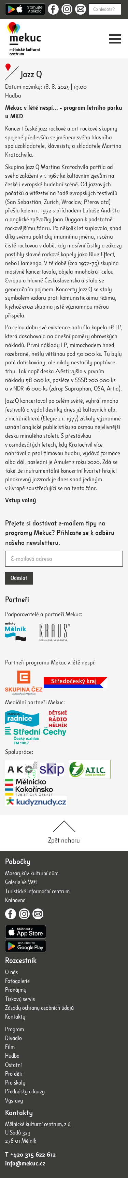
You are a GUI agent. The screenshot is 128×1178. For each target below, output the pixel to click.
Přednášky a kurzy (25, 1091)
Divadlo (13, 1038)
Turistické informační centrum (37, 891)
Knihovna (15, 900)
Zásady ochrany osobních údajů (39, 1007)
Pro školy (15, 1082)
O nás (11, 972)
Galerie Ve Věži (21, 882)
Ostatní (13, 1065)
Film (10, 1047)
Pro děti (14, 1073)
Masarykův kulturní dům (31, 873)
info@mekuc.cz (25, 1163)
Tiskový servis (20, 999)
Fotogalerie (17, 981)
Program (14, 1029)
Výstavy (14, 1100)
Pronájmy (15, 989)
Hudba (12, 1055)
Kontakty (15, 1016)
